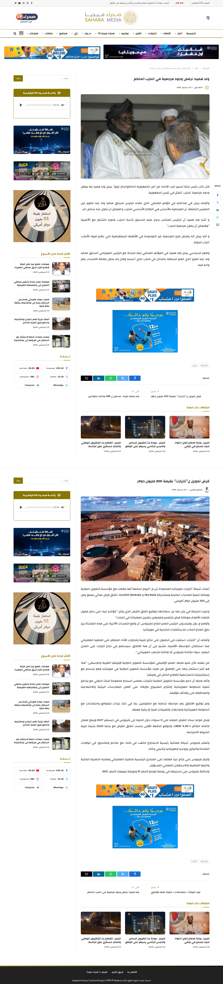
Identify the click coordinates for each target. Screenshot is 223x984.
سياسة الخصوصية (80, 980)
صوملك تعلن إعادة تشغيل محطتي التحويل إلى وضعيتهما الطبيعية (31, 283)
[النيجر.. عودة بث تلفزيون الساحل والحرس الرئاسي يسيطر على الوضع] (145, 427)
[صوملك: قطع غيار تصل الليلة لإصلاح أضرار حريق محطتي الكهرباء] (61, 268)
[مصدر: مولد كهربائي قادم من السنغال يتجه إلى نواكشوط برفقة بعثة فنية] (61, 304)
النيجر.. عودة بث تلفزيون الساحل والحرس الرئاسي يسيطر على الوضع (145, 444)
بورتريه (125, 33)
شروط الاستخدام (97, 980)
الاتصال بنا (132, 972)
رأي (76, 33)
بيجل (194, 365)
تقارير (138, 33)
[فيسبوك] (217, 195)
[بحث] (15, 33)
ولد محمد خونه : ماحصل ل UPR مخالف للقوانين (113, 396)
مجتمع (63, 33)
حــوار (88, 33)
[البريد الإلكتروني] (217, 224)
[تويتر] (217, 202)
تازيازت (194, 861)
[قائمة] (208, 18)
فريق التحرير (117, 972)
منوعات (33, 33)
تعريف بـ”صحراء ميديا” (97, 972)
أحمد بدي (198, 87)
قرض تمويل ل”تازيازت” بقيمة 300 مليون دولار (176, 396)
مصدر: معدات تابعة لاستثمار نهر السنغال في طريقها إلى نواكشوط (31, 338)
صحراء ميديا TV (106, 33)
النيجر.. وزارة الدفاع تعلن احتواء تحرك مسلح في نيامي (192, 444)
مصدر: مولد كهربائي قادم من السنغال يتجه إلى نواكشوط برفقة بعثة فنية (31, 303)
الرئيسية (191, 33)
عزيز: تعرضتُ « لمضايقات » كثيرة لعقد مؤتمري (176, 892)
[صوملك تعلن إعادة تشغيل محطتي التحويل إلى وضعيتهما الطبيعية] (61, 286)
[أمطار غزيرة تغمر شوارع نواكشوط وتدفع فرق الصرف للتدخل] (61, 323)
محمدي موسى (195, 489)
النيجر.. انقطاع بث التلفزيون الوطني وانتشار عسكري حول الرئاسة (141, 3)
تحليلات (152, 33)
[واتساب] (217, 217)
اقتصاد (167, 33)
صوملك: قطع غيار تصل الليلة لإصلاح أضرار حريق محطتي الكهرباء (31, 266)
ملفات (49, 33)
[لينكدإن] (217, 209)
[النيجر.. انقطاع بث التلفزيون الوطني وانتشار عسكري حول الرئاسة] (101, 427)
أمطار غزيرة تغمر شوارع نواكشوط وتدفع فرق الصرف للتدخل (31, 321)
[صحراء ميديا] (111, 18)
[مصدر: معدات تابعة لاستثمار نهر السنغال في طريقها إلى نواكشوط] (61, 341)
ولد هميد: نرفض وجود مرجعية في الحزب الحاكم (113, 892)
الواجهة (204, 365)
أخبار (179, 33)
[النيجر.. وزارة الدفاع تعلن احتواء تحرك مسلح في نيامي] (189, 427)
